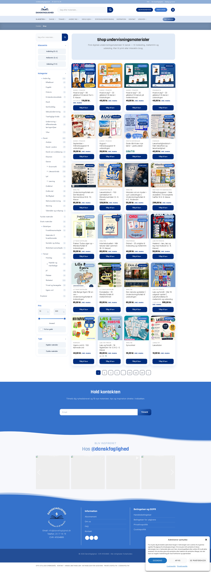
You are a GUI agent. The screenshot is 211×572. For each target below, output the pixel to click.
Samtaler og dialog (53, 243)
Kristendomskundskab (53, 97)
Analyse (48, 142)
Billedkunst (49, 82)
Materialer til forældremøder (51, 236)
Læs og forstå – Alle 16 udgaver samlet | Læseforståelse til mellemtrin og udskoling (163, 295)
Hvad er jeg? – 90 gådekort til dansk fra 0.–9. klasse (83, 95)
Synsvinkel (130, 345)
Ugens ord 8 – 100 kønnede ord (81, 346)
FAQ (148, 2)
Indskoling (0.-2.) (52, 51)
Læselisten (157, 345)
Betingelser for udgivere (92, 566)
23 (130, 372)
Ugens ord (49, 290)
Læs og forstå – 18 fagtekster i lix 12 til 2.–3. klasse (110, 347)
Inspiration (121, 19)
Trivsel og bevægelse (53, 285)
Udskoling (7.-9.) (52, 64)
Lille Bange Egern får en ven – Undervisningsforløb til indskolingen (83, 295)
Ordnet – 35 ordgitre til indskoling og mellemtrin (136, 244)
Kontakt (132, 19)
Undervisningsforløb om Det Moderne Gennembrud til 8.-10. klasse (83, 196)
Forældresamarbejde (53, 230)
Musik (48, 102)
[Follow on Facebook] (87, 538)
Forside (38, 26)
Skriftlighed (50, 196)
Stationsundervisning (104, 19)
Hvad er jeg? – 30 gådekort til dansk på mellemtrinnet (135, 95)
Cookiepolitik (171, 566)
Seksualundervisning (53, 111)
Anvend (52, 323)
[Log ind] (173, 10)
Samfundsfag (50, 107)
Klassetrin (40, 19)
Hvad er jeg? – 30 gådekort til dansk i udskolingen (161, 95)
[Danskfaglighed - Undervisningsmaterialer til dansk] (45, 9)
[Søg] (65, 37)
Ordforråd (49, 191)
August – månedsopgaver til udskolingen (107, 145)
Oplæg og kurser (170, 2)
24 (136, 372)
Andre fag (73, 19)
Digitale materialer (52, 345)
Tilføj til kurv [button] (83, 108)
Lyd (47, 176)
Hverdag (49, 258)
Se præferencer (198, 560)
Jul (46, 270)
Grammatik (53, 166)
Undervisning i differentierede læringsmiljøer (51, 124)
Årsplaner (43, 296)
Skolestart (49, 280)
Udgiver (141, 19)
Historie (49, 92)
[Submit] (110, 10)
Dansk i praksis (51, 147)
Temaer (61, 19)
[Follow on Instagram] (92, 538)
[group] (53, 472)
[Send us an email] (96, 538)
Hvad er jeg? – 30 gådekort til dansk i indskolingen (108, 95)
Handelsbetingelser (73, 566)
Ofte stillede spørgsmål (46, 566)
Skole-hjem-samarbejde (54, 248)
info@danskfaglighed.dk (43, 2)
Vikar (48, 132)
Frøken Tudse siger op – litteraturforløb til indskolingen (83, 245)
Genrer (48, 161)
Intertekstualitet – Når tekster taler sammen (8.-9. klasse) (109, 245)
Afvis (177, 560)
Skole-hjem (86, 19)
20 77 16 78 (60, 534)
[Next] (148, 372)
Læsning (52, 181)
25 (142, 372)
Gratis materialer (46, 221)
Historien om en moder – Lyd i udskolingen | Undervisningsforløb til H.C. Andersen (136, 196)
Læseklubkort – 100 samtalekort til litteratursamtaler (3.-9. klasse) (109, 196)
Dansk (51, 19)
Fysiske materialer (46, 216)
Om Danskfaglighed (157, 2)
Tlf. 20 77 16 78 (56, 2)
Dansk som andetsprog (54, 152)
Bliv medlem (169, 19)
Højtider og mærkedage (53, 264)
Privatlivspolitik (182, 566)
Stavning (49, 206)
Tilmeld (144, 412)
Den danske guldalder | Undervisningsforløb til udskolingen (136, 294)
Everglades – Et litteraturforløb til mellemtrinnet (106, 294)
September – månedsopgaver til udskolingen (81, 145)
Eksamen (49, 156)
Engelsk (48, 87)
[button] (206, 539)
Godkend (157, 560)
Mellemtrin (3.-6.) (52, 58)
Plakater (48, 275)
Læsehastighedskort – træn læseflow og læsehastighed (162, 145)
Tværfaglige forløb (52, 116)
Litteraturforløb (54, 171)
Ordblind (49, 186)
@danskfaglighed (110, 449)
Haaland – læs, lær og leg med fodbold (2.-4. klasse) (162, 245)
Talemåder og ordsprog (54, 210)
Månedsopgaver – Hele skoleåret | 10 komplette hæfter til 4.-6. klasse (163, 194)
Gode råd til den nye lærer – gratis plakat (134, 144)
